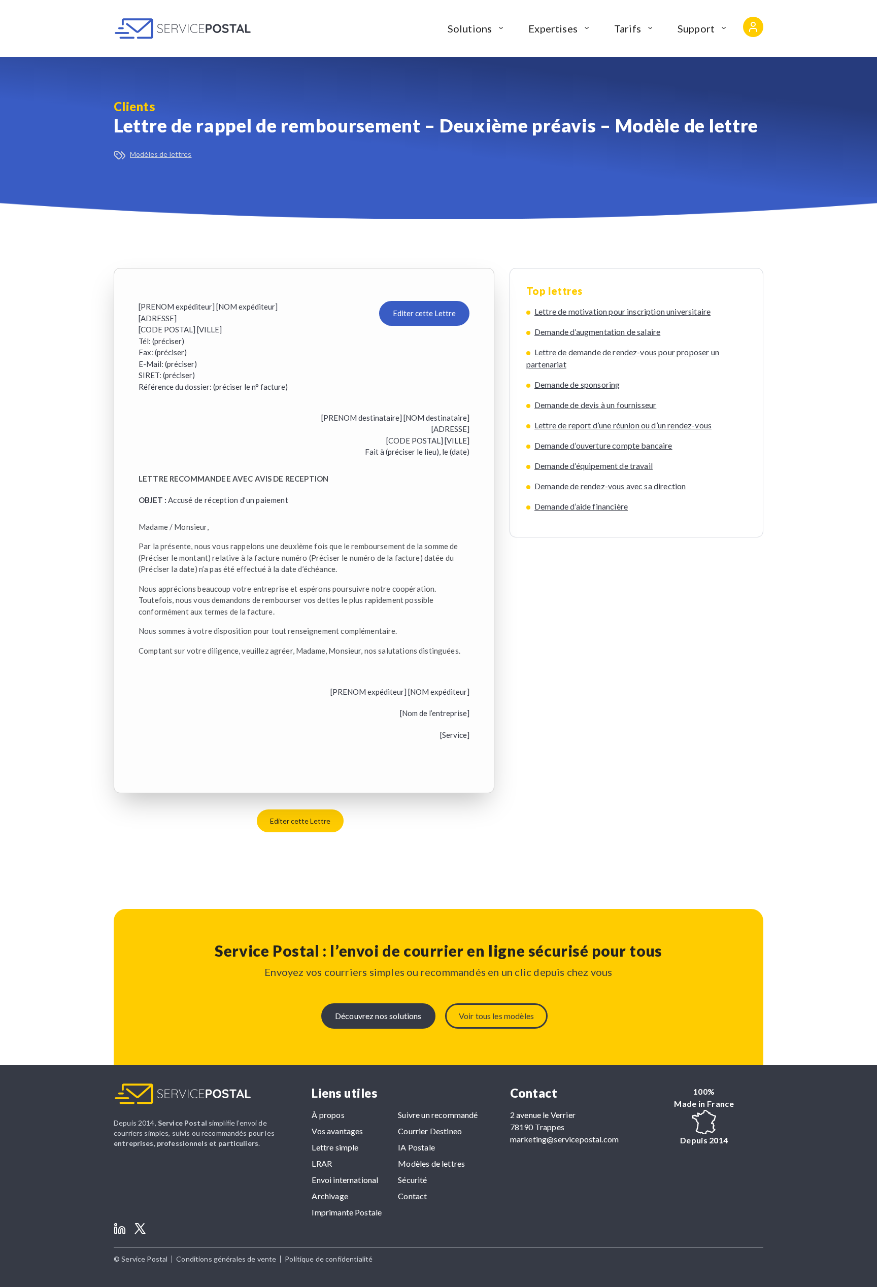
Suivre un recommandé (438, 1115)
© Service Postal (140, 1259)
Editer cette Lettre (424, 313)
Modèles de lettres (161, 154)
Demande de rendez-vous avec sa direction (610, 486)
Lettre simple (335, 1147)
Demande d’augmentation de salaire (597, 331)
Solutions (470, 28)
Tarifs (627, 28)
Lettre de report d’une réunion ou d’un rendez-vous (623, 425)
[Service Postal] (183, 28)
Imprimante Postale (347, 1212)
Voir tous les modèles (496, 1016)
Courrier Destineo (430, 1131)
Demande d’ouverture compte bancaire (603, 445)
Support (696, 28)
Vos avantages (337, 1131)
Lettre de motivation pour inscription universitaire (622, 311)
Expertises (553, 28)
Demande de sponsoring (577, 384)
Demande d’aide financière (581, 506)
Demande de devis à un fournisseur (595, 405)
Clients (134, 106)
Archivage (330, 1196)
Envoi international (345, 1179)
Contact (412, 1196)
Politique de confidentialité (329, 1259)
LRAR (322, 1163)
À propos (328, 1115)
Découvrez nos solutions (378, 1016)
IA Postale (416, 1147)
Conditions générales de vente (226, 1259)
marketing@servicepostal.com (564, 1139)
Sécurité (412, 1179)
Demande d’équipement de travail (593, 465)
